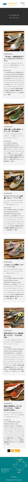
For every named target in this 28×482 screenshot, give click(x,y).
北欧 (20, 225)
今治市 (12, 88)
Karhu (16, 211)
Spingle (20, 76)
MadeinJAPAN (20, 74)
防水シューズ (9, 371)
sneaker (20, 351)
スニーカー (11, 82)
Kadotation (13, 74)
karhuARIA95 (7, 213)
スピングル (17, 82)
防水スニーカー (17, 371)
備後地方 (20, 155)
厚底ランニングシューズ (13, 440)
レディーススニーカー (15, 436)
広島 (10, 90)
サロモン (12, 359)
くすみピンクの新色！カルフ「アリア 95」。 (14, 265)
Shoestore (10, 76)
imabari (8, 74)
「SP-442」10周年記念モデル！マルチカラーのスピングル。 (14, 58)
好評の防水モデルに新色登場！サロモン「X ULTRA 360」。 (13, 335)
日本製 (7, 92)
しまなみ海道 (13, 215)
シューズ (6, 151)
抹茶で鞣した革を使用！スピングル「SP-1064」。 (13, 130)
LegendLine (14, 213)
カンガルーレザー (11, 80)
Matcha (14, 145)
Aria (18, 209)
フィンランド (9, 221)
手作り (20, 157)
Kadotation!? (13, 3)
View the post (7, 70)
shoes (5, 76)
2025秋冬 (9, 209)
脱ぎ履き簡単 (12, 369)
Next (17, 450)
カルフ (20, 217)
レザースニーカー (12, 86)
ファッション (13, 84)
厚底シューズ (14, 438)
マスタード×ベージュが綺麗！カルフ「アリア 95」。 (14, 197)
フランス (20, 363)
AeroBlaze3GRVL (11, 422)
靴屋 (9, 94)
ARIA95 (21, 209)
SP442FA (15, 76)
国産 (7, 90)
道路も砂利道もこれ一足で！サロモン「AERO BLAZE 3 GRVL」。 (13, 408)
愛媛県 (13, 90)
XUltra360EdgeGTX (9, 353)
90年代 (14, 209)
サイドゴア (19, 80)
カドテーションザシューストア (15, 149)
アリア (19, 215)
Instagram (14, 476)
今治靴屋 (16, 88)
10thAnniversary (11, 72)
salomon (6, 351)
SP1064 (12, 147)
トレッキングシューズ (12, 361)
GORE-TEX (9, 349)
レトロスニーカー (10, 223)
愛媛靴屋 (17, 90)
